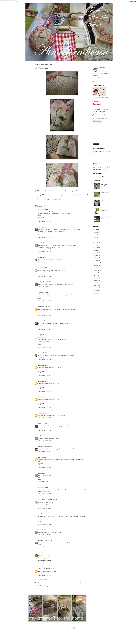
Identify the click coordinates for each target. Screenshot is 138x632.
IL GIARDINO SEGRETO (45, 500)
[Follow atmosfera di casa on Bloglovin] (97, 122)
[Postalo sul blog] (55, 199)
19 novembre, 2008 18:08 (44, 547)
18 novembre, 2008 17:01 (44, 375)
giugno (96, 277)
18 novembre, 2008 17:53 (44, 451)
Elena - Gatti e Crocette (44, 569)
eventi (107, 166)
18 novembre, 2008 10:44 (44, 287)
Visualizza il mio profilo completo (101, 77)
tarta (39, 257)
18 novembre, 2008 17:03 (44, 391)
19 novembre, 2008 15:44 (44, 534)
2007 (95, 293)
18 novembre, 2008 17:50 (44, 441)
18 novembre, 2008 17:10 (44, 407)
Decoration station (43, 446)
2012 (95, 250)
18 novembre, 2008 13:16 (44, 301)
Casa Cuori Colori (43, 540)
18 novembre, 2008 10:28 (44, 237)
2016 (95, 240)
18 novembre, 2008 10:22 (44, 221)
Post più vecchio (84, 583)
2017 (95, 237)
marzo (96, 285)
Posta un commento (42, 579)
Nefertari (40, 353)
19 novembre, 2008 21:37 (44, 563)
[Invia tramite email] (54, 199)
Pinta (39, 473)
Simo (39, 243)
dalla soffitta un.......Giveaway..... (105, 185)
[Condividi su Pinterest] (60, 199)
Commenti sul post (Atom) (46, 586)
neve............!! (104, 200)
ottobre (96, 267)
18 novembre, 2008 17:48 (44, 430)
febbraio (96, 287)
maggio (96, 280)
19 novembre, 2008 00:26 (44, 524)
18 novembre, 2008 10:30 (44, 251)
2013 (95, 247)
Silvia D (40, 423)
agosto (96, 272)
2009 (95, 258)
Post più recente (39, 583)
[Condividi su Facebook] (58, 199)
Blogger (76, 628)
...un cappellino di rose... (105, 217)
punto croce (104, 169)
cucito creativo (98, 167)
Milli (39, 321)
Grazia (40, 530)
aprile (95, 282)
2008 (95, 260)
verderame (41, 436)
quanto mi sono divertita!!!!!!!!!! (105, 209)
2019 (95, 232)
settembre (96, 270)
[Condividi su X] (57, 199)
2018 (95, 234)
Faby (39, 457)
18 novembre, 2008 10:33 (44, 262)
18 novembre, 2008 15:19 (44, 359)
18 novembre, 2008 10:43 (44, 276)
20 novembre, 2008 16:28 (44, 575)
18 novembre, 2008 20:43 (44, 481)
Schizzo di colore (42, 282)
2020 (95, 229)
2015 (95, 242)
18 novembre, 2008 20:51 (44, 494)
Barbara (40, 365)
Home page (62, 583)
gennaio (96, 290)
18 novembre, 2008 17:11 (44, 418)
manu (39, 227)
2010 (95, 255)
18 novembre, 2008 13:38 (44, 315)
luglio (95, 275)
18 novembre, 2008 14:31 (44, 347)
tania (103, 67)
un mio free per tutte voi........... (105, 193)
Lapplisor (40, 553)
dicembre (96, 262)
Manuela (40, 268)
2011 (95, 252)
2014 (95, 245)
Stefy (39, 335)
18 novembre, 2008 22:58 (44, 508)
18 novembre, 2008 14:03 (44, 329)
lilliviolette (97, 169)
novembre (96, 265)
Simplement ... (42, 306)
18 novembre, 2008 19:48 (44, 467)
